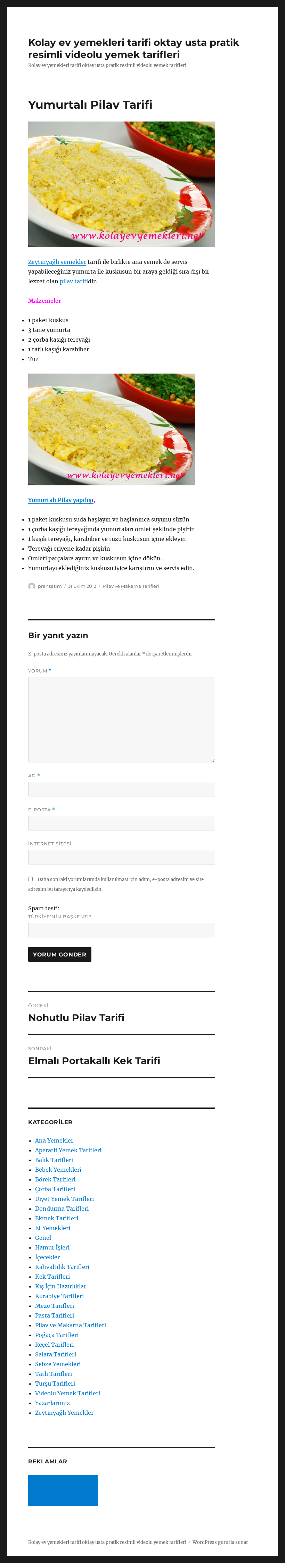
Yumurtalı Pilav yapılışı (60, 499)
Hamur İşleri (52, 1247)
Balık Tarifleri (54, 1159)
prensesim (50, 586)
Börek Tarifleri (55, 1179)
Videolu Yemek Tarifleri (67, 1393)
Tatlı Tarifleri (53, 1373)
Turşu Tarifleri (55, 1383)
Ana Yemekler (54, 1140)
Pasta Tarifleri (54, 1315)
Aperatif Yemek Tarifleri (68, 1150)
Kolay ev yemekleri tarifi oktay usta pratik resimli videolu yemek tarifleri (133, 48)
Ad (34, 776)
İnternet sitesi (50, 843)
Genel (43, 1237)
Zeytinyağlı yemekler (57, 261)
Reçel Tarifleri (54, 1344)
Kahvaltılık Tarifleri (62, 1266)
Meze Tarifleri (54, 1305)
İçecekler (47, 1257)
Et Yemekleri (52, 1228)
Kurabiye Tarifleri (59, 1296)
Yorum (40, 671)
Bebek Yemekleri (58, 1169)
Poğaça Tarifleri (57, 1334)
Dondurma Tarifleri (62, 1208)
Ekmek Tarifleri (56, 1218)
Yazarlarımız (52, 1402)
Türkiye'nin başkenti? (60, 916)
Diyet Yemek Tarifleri (64, 1198)
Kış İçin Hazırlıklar (60, 1286)
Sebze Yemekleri (58, 1364)
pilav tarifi (74, 281)
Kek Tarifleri (52, 1276)
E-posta (41, 810)
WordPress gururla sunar (220, 1542)
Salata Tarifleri (55, 1354)
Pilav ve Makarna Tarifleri (131, 586)
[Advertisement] (64, 1491)
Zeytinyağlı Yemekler (64, 1412)
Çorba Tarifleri (55, 1189)
